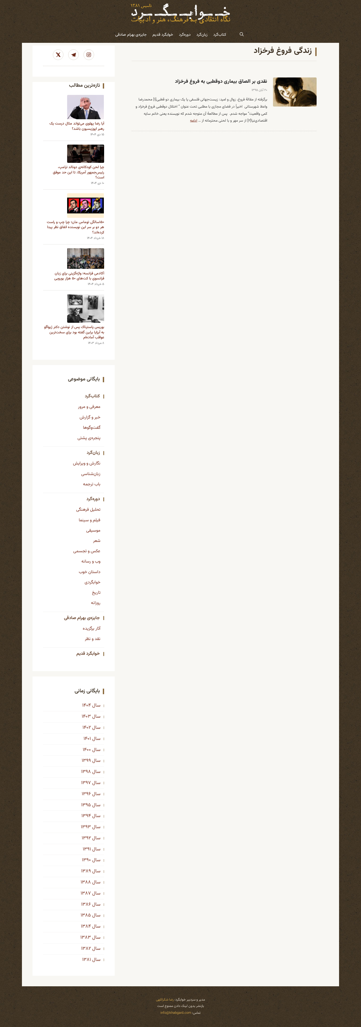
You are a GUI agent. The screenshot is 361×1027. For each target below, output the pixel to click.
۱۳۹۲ (86, 838)
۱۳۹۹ (86, 761)
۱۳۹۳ (86, 827)
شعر (96, 540)
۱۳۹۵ (86, 805)
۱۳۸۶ (86, 904)
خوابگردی (92, 582)
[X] (58, 54)
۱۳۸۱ (86, 960)
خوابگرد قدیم (162, 35)
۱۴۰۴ (86, 705)
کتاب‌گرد (219, 35)
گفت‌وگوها (91, 427)
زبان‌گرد (201, 35)
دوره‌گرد (185, 35)
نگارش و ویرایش (86, 463)
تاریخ (96, 592)
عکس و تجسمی (86, 551)
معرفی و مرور (89, 406)
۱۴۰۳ (86, 716)
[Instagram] (89, 54)
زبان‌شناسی (90, 474)
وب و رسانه (90, 561)
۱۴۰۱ (87, 739)
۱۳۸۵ (86, 915)
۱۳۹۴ (86, 816)
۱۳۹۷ (86, 783)
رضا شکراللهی (165, 999)
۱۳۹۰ (86, 860)
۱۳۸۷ (86, 893)
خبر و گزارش (90, 417)
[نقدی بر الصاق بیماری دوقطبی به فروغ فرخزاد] (295, 92)
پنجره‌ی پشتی (88, 438)
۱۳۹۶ (86, 794)
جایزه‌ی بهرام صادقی (131, 35)
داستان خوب (89, 572)
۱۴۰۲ (86, 727)
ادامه (193, 121)
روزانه (95, 603)
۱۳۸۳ (85, 937)
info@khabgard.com (175, 1013)
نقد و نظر (92, 638)
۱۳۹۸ (86, 772)
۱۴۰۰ (87, 750)
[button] (241, 35)
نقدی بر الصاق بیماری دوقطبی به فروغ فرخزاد (221, 81)
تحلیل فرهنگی (88, 509)
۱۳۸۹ (86, 871)
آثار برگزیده (91, 628)
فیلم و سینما (89, 520)
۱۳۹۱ (87, 849)
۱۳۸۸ (86, 882)
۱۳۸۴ (86, 926)
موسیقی (93, 530)
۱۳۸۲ (86, 948)
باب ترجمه (91, 484)
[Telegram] (73, 54)
